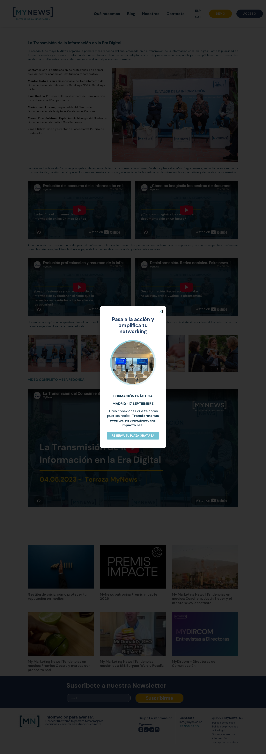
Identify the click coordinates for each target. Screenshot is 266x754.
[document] (133, 377)
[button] (160, 311)
